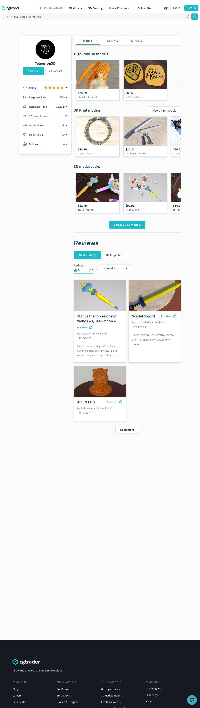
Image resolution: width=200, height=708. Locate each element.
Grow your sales (110, 689)
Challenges (152, 695)
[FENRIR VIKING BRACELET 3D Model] (97, 136)
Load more (127, 430)
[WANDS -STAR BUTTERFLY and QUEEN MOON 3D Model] (97, 193)
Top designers (154, 688)
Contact (57, 71)
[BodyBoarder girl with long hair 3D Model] (97, 80)
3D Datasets (64, 695)
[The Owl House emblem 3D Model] (145, 80)
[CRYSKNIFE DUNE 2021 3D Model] (145, 136)
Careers (16, 695)
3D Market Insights (112, 695)
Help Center (19, 702)
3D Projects (114, 255)
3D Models (87, 255)
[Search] (194, 16)
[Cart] (166, 8)
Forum (149, 701)
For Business (64, 689)
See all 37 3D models (127, 225)
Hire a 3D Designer (67, 702)
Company (17, 682)
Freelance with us (111, 702)
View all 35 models (164, 110)
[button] (187, 16)
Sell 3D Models (109, 682)
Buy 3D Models (65, 682)
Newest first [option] (111, 268)
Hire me (34, 71)
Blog (15, 689)
